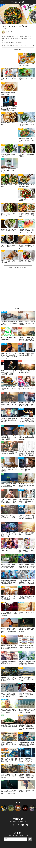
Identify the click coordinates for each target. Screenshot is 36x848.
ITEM (2, 159)
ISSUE (2, 442)
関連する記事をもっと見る (18, 267)
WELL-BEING (3, 311)
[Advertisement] (18, 289)
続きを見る (18, 49)
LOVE (20, 327)
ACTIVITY (20, 54)
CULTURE (3, 97)
